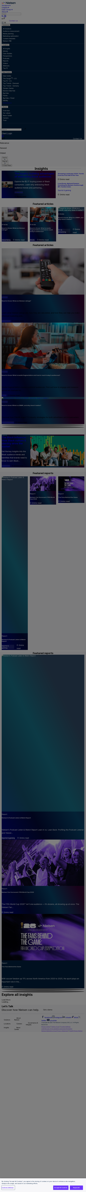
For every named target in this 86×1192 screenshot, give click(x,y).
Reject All (76, 1187)
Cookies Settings (8, 1187)
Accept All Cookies (60, 1187)
